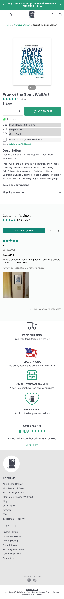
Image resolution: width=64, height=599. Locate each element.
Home (8, 25)
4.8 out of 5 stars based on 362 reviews (32, 438)
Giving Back (9, 505)
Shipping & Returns (13, 192)
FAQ (5, 514)
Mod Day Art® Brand (14, 488)
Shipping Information (14, 549)
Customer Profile (12, 536)
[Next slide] (60, 4)
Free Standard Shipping (22, 125)
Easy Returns (16, 129)
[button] (10, 99)
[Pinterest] (35, 580)
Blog (5, 501)
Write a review (24, 230)
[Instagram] (29, 580)
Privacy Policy (10, 540)
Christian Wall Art (22, 25)
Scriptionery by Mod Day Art (20, 144)
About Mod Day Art (13, 484)
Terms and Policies (32, 576)
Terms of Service (12, 553)
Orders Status (10, 532)
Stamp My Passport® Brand (18, 497)
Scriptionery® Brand (14, 492)
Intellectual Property (14, 518)
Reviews (7, 510)
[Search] (10, 14)
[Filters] (50, 230)
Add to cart (44, 111)
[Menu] (4, 14)
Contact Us (8, 558)
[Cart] (60, 14)
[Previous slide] (3, 4)
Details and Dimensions (16, 185)
